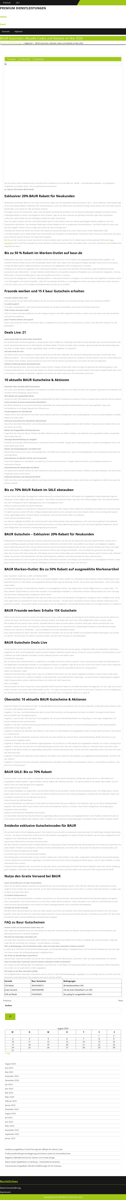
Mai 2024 (9, 1092)
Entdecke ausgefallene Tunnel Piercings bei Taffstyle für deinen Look (34, 1149)
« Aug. (7, 1053)
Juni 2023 (9, 1122)
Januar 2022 (10, 1138)
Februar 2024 (11, 1101)
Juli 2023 (9, 1117)
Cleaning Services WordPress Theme (59, 1197)
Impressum (5, 1192)
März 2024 (9, 1097)
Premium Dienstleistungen (23, 8)
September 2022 (12, 1134)
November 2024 (12, 1080)
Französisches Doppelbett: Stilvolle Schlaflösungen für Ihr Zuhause (33, 1166)
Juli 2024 (9, 1084)
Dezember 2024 (12, 1076)
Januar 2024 (10, 1105)
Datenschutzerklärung (10, 1188)
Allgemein (19, 31)
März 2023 (9, 1126)
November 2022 (12, 1130)
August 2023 (10, 1113)
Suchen (8, 1005)
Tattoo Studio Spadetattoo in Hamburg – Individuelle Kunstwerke (32, 1162)
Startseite (6, 31)
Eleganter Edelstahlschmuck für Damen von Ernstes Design (30, 1157)
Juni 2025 (9, 1068)
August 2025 (10, 1064)
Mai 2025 (9, 1072)
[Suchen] (10, 1016)
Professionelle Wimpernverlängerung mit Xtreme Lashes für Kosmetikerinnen (38, 1153)
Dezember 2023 (12, 1109)
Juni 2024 (9, 1088)
